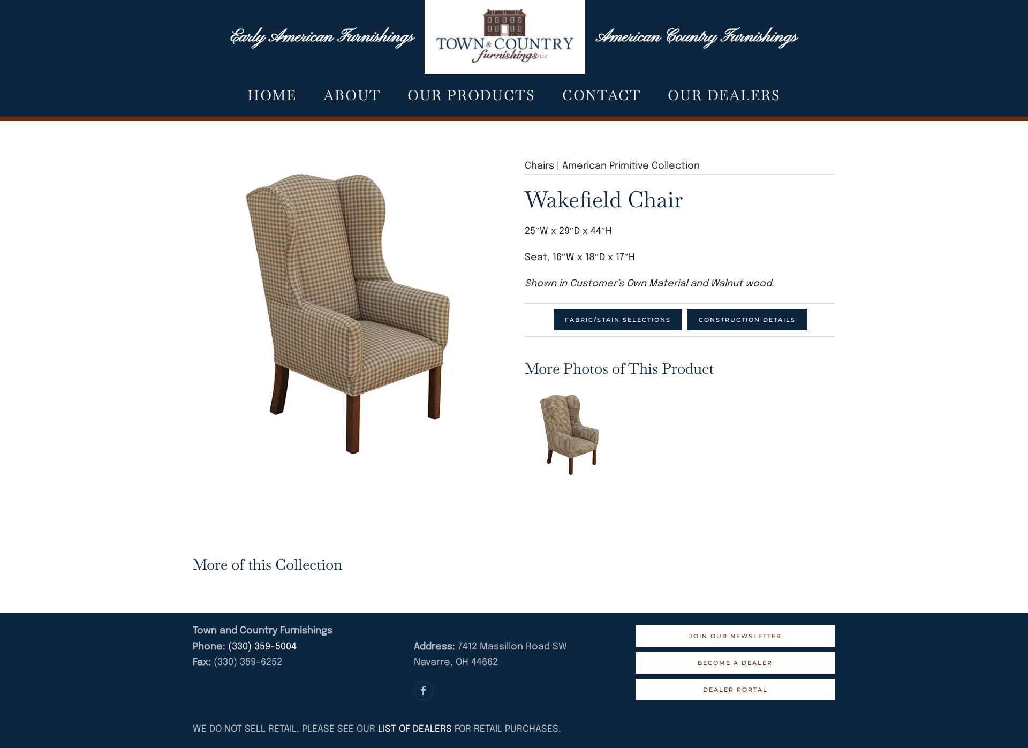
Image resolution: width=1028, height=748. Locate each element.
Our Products (471, 95)
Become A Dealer (735, 663)
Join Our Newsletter (735, 636)
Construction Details (747, 319)
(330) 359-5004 (261, 647)
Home (272, 95)
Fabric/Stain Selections (618, 319)
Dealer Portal (735, 689)
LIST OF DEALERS (415, 729)
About (352, 95)
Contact (601, 95)
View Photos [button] (569, 434)
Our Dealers (724, 95)
